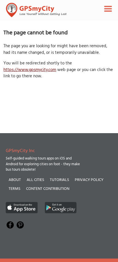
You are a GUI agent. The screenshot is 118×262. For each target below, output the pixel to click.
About (15, 180)
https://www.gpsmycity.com (29, 69)
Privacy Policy (89, 180)
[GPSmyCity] (36, 10)
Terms (14, 189)
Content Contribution (47, 189)
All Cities (35, 180)
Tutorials (59, 180)
